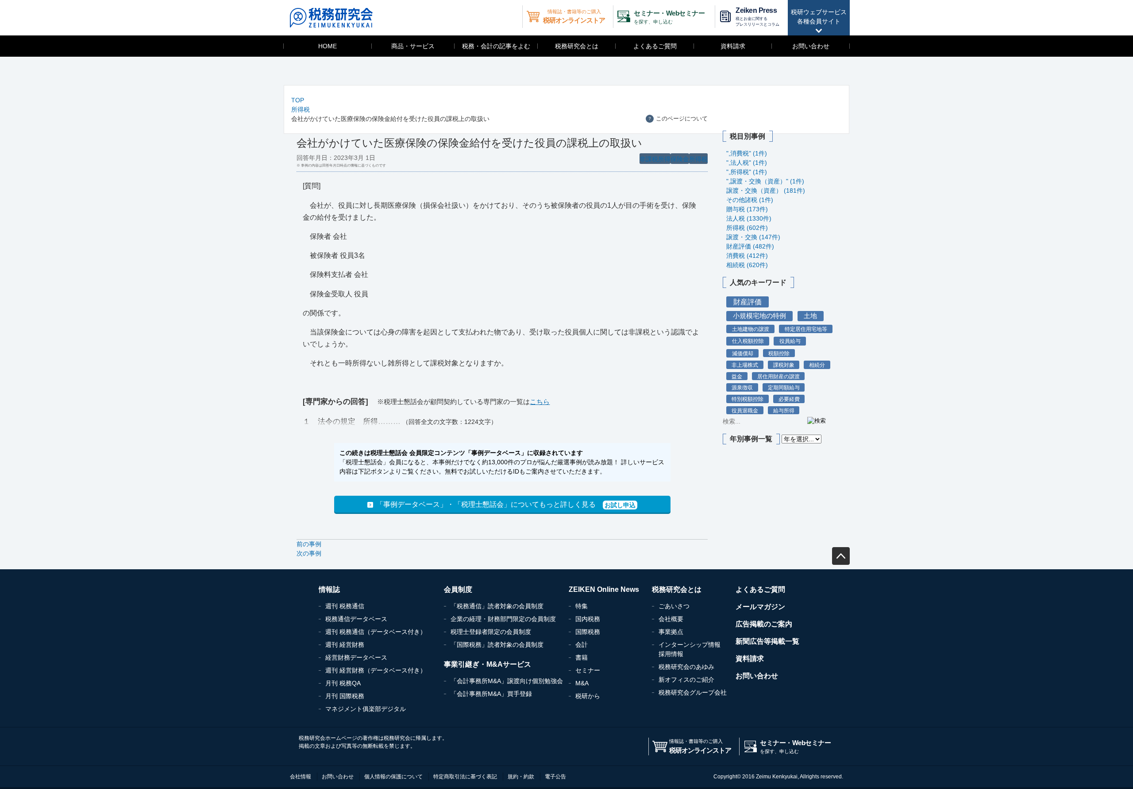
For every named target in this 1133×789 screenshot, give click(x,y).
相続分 (817, 365)
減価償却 (742, 353)
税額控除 (779, 353)
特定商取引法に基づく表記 (465, 776)
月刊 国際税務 (344, 696)
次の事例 (309, 553)
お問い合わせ (810, 46)
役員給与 (790, 341)
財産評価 (747, 302)
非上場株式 (745, 365)
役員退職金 (745, 410)
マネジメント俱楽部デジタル (365, 708)
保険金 (680, 159)
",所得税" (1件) (746, 171)
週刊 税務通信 (344, 606)
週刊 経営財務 (344, 644)
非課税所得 (655, 159)
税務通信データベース (356, 618)
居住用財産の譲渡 (778, 376)
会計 (581, 644)
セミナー (587, 670)
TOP (297, 100)
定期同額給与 (784, 387)
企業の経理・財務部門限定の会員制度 (503, 618)
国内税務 (587, 618)
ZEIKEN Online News (604, 589)
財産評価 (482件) (750, 246)
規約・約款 (521, 776)
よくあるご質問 (655, 46)
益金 (737, 376)
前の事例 (309, 544)
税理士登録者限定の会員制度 (491, 631)
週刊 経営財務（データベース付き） (375, 670)
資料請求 (733, 46)
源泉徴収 (742, 387)
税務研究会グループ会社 (693, 692)
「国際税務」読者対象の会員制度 (497, 644)
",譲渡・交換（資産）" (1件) (765, 181)
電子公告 (555, 776)
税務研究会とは (576, 46)
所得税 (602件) (747, 227)
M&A (582, 683)
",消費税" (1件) (746, 153)
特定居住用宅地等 (806, 329)
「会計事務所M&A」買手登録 (491, 693)
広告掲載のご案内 (764, 624)
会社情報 (300, 776)
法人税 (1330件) (748, 218)
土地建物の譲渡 (750, 329)
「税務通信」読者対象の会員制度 (497, 606)
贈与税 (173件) (747, 209)
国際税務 (587, 631)
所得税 (300, 109)
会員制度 (458, 589)
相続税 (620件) (747, 264)
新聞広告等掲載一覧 (767, 641)
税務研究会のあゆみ (686, 666)
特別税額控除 (747, 399)
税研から (587, 696)
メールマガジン (760, 606)
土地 (810, 315)
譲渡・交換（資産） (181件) (765, 190)
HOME (327, 46)
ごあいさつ (674, 606)
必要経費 (789, 399)
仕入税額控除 (748, 341)
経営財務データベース (356, 657)
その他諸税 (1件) (749, 199)
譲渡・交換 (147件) (753, 237)
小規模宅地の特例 (759, 315)
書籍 (581, 657)
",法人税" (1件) (746, 162)
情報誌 (329, 589)
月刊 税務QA (343, 683)
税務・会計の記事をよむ (496, 46)
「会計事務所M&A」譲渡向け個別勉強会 (507, 680)
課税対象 (783, 365)
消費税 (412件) (747, 255)
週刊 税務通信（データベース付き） (375, 631)
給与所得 (783, 410)
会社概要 (671, 618)
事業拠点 (671, 631)
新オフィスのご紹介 (686, 679)
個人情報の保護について (393, 776)
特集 (581, 606)
